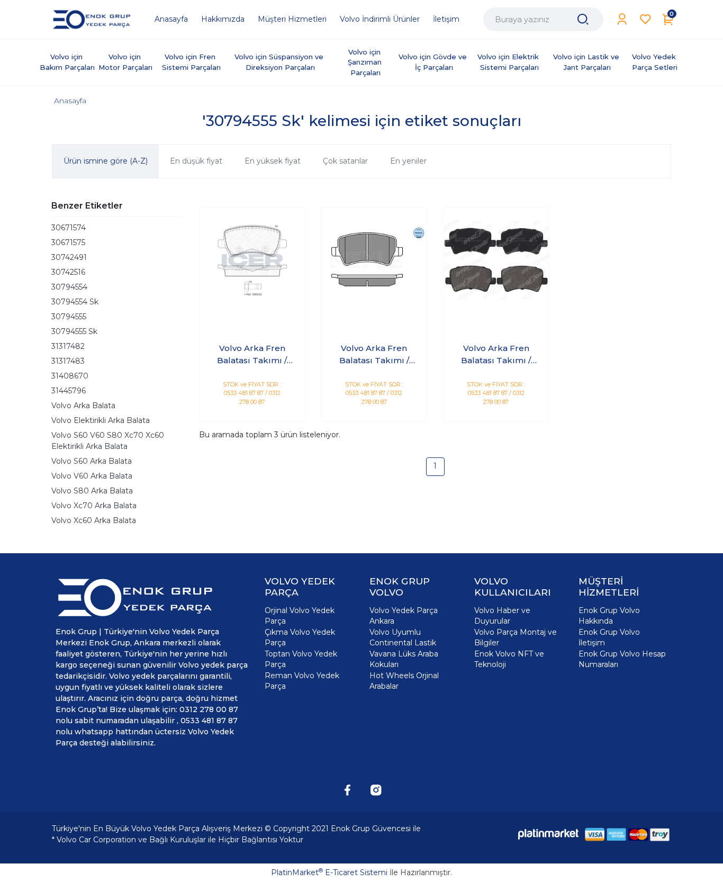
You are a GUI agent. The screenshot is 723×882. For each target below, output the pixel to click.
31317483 (68, 361)
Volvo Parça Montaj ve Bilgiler (515, 637)
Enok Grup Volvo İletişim (609, 637)
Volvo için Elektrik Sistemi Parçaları (509, 61)
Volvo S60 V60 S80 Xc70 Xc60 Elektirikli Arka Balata (107, 440)
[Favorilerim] (645, 19)
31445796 (68, 390)
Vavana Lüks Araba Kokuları (403, 659)
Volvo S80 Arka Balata (92, 491)
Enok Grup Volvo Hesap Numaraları (622, 659)
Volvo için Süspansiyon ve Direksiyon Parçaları (280, 61)
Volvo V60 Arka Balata (91, 476)
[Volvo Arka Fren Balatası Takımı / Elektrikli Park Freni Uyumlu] (252, 260)
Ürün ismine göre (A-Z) (106, 161)
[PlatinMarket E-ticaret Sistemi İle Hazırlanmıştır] (548, 834)
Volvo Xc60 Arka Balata (93, 520)
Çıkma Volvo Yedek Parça (300, 637)
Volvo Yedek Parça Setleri (655, 61)
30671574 (68, 227)
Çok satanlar (345, 161)
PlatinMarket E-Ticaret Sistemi (329, 872)
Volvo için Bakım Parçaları (67, 61)
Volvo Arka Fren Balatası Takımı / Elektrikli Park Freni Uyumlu (252, 354)
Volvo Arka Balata (83, 405)
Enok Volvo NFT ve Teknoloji (509, 659)
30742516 (68, 272)
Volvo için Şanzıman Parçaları (366, 62)
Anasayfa (70, 100)
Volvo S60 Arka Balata (91, 461)
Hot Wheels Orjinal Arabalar (404, 681)
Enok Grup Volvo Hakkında (609, 616)
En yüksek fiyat (273, 161)
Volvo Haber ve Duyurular (502, 616)
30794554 (69, 287)
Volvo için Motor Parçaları (125, 61)
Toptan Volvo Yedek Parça (301, 659)
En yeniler (408, 161)
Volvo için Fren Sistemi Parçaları (191, 61)
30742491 (69, 257)
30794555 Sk (74, 331)
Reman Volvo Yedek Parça (302, 681)
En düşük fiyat (196, 161)
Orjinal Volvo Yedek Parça (300, 616)
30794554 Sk (74, 302)
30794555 (68, 316)
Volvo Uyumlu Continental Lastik (402, 637)
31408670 (69, 376)
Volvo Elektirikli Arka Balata (100, 420)
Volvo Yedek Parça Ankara (403, 616)
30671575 (68, 242)
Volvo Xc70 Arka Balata (94, 505)
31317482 (68, 346)
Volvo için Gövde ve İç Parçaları (434, 61)
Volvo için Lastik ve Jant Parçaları (587, 61)
